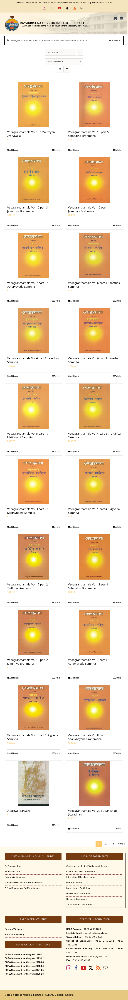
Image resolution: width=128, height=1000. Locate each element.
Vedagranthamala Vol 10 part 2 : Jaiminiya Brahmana (28, 661)
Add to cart (13, 150)
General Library (74, 882)
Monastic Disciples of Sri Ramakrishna (23, 882)
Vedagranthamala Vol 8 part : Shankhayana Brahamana (87, 737)
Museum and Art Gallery (78, 888)
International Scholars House (80, 877)
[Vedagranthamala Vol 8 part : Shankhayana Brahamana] (94, 707)
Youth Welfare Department (79, 904)
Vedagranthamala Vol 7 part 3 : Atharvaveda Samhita (27, 284)
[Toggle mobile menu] (121, 18)
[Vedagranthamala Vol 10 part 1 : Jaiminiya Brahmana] (94, 180)
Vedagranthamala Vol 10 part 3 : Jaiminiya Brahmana (28, 209)
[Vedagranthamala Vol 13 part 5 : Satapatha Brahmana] (94, 104)
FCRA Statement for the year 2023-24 (24, 966)
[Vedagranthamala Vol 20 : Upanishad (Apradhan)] (94, 783)
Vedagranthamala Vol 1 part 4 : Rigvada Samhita (94, 511)
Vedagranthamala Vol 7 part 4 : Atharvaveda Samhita (88, 661)
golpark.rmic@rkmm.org (102, 2)
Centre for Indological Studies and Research (88, 866)
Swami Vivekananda (15, 877)
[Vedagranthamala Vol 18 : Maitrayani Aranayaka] (33, 104)
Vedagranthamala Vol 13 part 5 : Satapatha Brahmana (89, 134)
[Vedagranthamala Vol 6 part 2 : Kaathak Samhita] (94, 330)
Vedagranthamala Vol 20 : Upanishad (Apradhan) (92, 812)
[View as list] (67, 69)
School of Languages (76, 899)
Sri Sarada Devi (12, 871)
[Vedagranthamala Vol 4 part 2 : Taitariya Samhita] (94, 406)
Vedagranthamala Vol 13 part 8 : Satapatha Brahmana (89, 586)
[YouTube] (83, 967)
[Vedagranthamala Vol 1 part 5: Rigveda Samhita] (33, 707)
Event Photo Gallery (14, 934)
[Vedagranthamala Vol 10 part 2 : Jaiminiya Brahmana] (33, 632)
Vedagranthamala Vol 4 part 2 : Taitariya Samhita (94, 435)
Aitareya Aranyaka (19, 811)
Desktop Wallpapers (14, 929)
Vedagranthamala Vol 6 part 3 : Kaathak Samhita (33, 360)
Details (57, 150)
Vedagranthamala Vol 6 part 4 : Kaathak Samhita (94, 284)
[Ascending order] (80, 52)
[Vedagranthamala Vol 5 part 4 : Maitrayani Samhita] (33, 406)
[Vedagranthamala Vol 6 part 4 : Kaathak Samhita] (94, 255)
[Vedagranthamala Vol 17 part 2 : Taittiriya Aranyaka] (33, 557)
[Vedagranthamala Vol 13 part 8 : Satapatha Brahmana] (94, 557)
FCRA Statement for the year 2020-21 (24, 954)
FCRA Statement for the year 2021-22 (24, 958)
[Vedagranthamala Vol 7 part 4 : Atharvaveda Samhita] (94, 632)
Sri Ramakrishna (13, 866)
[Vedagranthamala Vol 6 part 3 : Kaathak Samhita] (33, 330)
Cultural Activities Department (80, 871)
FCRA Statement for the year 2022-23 (24, 962)
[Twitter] (90, 967)
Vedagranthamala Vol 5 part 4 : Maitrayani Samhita (27, 435)
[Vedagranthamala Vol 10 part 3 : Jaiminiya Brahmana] (33, 180)
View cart (116, 40)
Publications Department (78, 893)
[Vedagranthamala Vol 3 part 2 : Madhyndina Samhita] (33, 481)
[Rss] (98, 967)
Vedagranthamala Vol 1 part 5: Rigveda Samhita (32, 737)
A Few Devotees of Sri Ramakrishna (22, 888)
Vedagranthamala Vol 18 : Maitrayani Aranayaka (31, 134)
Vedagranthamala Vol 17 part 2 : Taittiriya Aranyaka (28, 586)
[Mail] (105, 967)
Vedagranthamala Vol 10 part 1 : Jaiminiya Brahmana (89, 209)
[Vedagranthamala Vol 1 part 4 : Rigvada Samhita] (94, 481)
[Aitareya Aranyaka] (33, 783)
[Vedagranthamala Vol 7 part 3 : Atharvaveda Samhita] (33, 255)
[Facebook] (76, 967)
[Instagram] (68, 967)
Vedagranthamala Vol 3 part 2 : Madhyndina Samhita (27, 511)
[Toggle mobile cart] (115, 18)
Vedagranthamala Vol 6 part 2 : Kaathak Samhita (94, 360)
